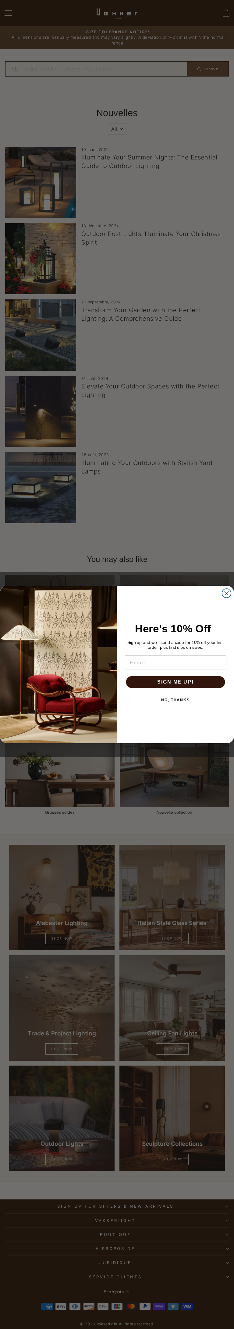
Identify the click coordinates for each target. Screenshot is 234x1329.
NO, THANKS (175, 700)
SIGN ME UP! (175, 681)
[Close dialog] (226, 593)
